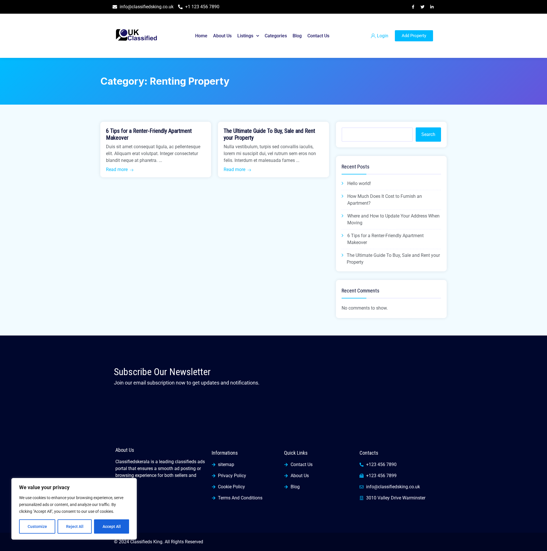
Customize (37, 526)
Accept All (112, 526)
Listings (245, 35)
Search (428, 134)
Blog (297, 35)
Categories (276, 35)
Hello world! (359, 183)
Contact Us (318, 35)
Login (382, 35)
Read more (117, 169)
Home (201, 35)
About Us (222, 35)
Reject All (74, 526)
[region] (74, 509)
